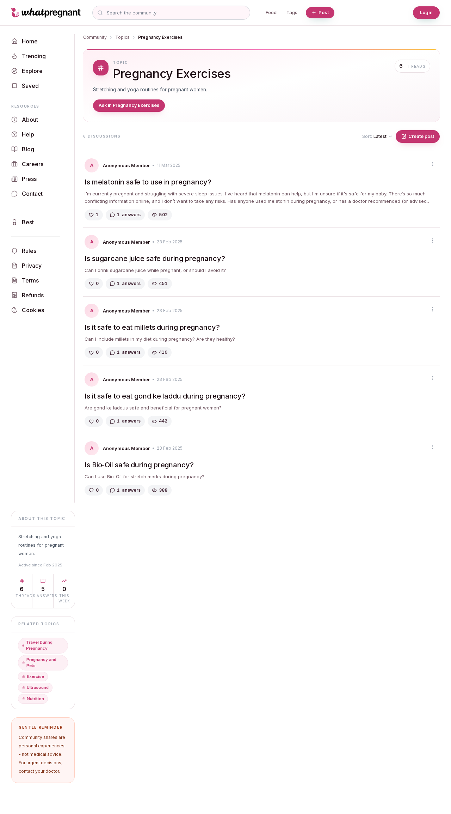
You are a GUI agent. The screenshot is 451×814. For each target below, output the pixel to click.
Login (426, 12)
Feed (271, 12)
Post (324, 12)
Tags (291, 12)
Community (95, 37)
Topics (122, 37)
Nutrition (35, 698)
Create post (421, 136)
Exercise (35, 676)
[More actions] (432, 164)
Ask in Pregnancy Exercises (129, 105)
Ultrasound (38, 687)
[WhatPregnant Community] (47, 13)
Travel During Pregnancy (39, 645)
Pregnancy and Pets (41, 662)
